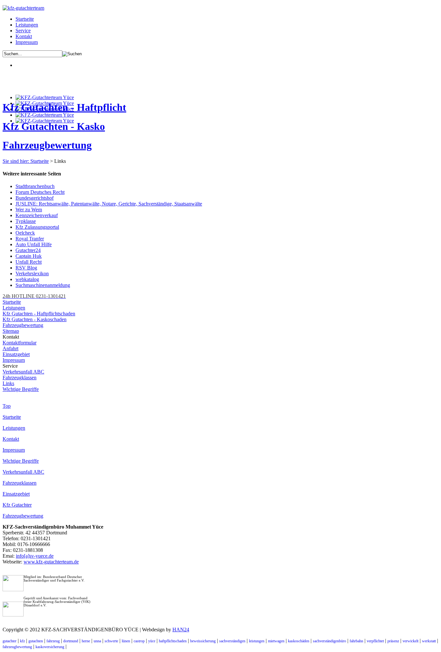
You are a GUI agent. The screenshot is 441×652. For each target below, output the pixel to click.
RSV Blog (26, 267)
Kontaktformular (19, 342)
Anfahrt (10, 348)
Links (8, 383)
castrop (139, 641)
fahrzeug (53, 641)
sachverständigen (232, 641)
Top (7, 406)
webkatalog (27, 279)
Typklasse (25, 221)
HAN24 (180, 629)
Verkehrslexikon (32, 273)
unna (97, 641)
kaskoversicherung (50, 647)
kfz (22, 641)
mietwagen (276, 641)
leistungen (256, 641)
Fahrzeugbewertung (47, 145)
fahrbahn (356, 641)
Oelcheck (25, 233)
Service (23, 30)
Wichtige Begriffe (21, 389)
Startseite (24, 19)
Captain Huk (28, 256)
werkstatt (429, 641)
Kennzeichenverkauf (36, 215)
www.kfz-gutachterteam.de (51, 561)
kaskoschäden (298, 641)
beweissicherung (203, 641)
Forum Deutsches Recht (40, 192)
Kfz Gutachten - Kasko (54, 126)
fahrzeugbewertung (17, 647)
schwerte (111, 641)
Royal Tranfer (29, 238)
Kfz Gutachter (17, 505)
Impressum (26, 42)
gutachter (9, 641)
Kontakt (23, 36)
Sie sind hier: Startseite (26, 161)
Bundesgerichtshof (34, 198)
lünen (126, 641)
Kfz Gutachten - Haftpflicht (64, 107)
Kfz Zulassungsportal (37, 227)
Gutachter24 (28, 250)
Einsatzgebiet (16, 354)
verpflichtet (375, 641)
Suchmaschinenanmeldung (42, 285)
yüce (151, 641)
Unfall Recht (28, 262)
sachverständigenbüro (329, 641)
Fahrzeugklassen (19, 377)
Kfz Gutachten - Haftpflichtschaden (39, 313)
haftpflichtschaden (173, 641)
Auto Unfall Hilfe (33, 244)
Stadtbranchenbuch (35, 186)
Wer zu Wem (28, 209)
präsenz (393, 641)
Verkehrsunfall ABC (23, 371)
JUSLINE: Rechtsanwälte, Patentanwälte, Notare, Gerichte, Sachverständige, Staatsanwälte (108, 203)
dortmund (70, 641)
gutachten (35, 641)
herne (86, 641)
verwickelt (410, 641)
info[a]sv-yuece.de (35, 556)
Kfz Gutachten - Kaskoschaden (35, 319)
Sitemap (11, 331)
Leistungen (26, 24)
